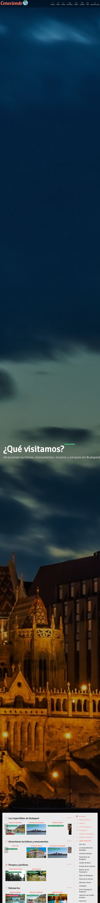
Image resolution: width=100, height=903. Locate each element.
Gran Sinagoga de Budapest (85, 890)
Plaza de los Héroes (86, 879)
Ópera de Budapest (86, 875)
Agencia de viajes (95, 4)
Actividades (70, 4)
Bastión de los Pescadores (84, 871)
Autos (87, 4)
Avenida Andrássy (85, 853)
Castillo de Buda (85, 863)
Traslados (82, 4)
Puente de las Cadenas (87, 866)
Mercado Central (85, 882)
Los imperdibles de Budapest (86, 849)
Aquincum (82, 901)
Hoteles (63, 4)
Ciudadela (82, 886)
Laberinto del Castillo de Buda (86, 896)
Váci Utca (82, 844)
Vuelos (58, 4)
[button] (70, 826)
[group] (15, 827)
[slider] (37, 825)
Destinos (53, 4)
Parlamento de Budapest (84, 858)
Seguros (76, 4)
